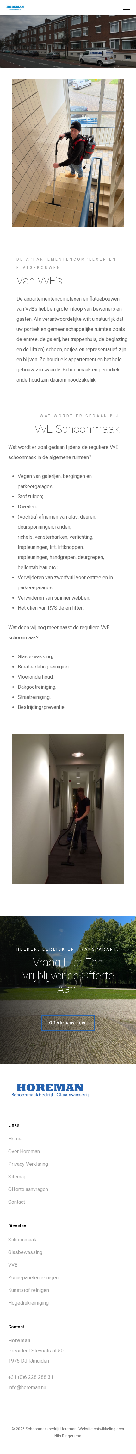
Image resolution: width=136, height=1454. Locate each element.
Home (15, 1139)
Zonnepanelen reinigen (33, 1278)
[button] (126, 7)
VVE (12, 1265)
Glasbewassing (25, 1252)
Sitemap (17, 1177)
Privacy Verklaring (28, 1164)
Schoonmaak (22, 1240)
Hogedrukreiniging (28, 1303)
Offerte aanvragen (28, 1189)
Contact (16, 1202)
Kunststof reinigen (28, 1290)
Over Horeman (24, 1151)
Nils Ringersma (67, 1436)
